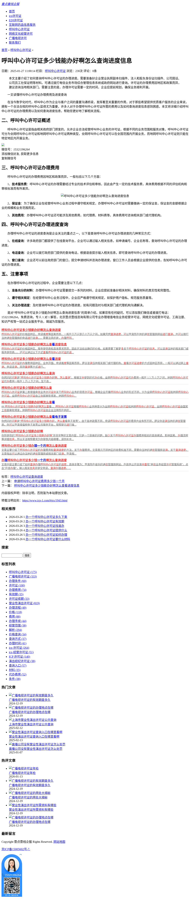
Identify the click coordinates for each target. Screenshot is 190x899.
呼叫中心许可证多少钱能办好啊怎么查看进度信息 (46, 485)
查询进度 (37, 476)
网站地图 (59, 841)
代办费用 (17, 674)
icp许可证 (15, 15)
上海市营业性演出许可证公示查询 (31, 724)
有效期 (16, 594)
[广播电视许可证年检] (24, 768)
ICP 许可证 (19, 656)
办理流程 (17, 607)
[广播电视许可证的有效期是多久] (31, 695)
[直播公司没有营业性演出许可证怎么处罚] (37, 744)
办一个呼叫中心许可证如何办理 (46, 534)
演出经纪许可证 (22, 661)
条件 (14, 678)
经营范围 (17, 625)
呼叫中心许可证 (19, 29)
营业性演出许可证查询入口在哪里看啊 (34, 736)
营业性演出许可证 (24, 603)
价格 (15, 612)
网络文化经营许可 (21, 33)
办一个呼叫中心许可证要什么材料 (48, 539)
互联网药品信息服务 (22, 24)
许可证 (17, 585)
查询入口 (17, 665)
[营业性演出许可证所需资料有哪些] (32, 805)
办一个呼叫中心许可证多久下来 (46, 517)
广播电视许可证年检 (22, 773)
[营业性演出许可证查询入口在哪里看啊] (35, 732)
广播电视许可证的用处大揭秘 (28, 797)
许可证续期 (19, 598)
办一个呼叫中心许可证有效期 (45, 521)
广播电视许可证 (23, 576)
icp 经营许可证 (21, 652)
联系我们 (15, 42)
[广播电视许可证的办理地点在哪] (31, 707)
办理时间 (17, 643)
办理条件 (17, 581)
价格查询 (17, 634)
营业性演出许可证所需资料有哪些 (31, 809)
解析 (15, 629)
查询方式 (17, 638)
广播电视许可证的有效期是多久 (29, 699)
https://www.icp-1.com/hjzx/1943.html (44, 500)
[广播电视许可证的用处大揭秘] (29, 793)
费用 (14, 616)
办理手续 (17, 621)
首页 (12, 11)
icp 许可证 (19, 647)
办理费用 (17, 589)
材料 (14, 670)
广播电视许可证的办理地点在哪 (29, 712)
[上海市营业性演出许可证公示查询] (32, 719)
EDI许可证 (16, 20)
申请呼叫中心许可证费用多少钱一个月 (39, 481)
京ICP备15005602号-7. (15, 849)
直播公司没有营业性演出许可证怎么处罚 (35, 748)
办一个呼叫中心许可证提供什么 (46, 530)
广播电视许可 (18, 38)
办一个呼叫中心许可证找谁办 (45, 525)
